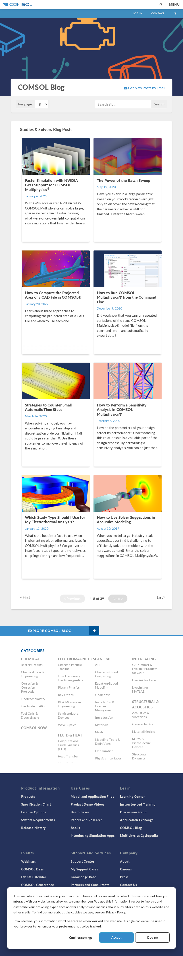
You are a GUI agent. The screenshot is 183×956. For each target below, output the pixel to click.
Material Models (143, 731)
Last (160, 597)
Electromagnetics (76, 658)
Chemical (30, 658)
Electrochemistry (33, 699)
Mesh (99, 732)
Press (124, 877)
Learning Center (132, 796)
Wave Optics (67, 725)
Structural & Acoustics (145, 704)
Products (28, 796)
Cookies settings (80, 937)
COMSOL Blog (131, 827)
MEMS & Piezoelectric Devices (141, 743)
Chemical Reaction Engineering (34, 674)
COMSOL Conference (37, 884)
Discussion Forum (133, 812)
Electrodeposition (34, 706)
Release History (33, 827)
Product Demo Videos (87, 804)
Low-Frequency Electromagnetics (70, 678)
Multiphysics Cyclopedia (139, 835)
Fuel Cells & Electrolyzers (30, 715)
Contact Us (128, 884)
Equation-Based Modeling (106, 685)
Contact (157, 13)
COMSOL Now (34, 727)
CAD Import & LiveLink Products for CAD (145, 669)
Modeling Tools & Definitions (107, 741)
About (125, 861)
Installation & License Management (104, 706)
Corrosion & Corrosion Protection (29, 687)
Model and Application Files (92, 796)
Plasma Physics (69, 687)
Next (117, 598)
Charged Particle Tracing (70, 667)
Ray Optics (66, 695)
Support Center (82, 861)
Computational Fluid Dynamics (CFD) (68, 745)
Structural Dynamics (139, 756)
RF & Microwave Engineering (69, 704)
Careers (126, 869)
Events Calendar (33, 877)
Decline (152, 937)
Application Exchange (137, 820)
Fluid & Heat (70, 735)
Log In (137, 13)
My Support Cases (84, 869)
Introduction (104, 717)
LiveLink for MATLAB (140, 689)
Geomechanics (142, 724)
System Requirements (38, 820)
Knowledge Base (83, 877)
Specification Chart (36, 804)
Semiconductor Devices (69, 715)
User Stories (80, 812)
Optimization (104, 751)
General (103, 658)
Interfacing (144, 658)
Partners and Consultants (90, 884)
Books (75, 827)
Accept (116, 937)
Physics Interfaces (108, 758)
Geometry (102, 695)
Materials (101, 725)
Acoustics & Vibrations (141, 715)
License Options (33, 812)
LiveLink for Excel (144, 680)
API (97, 665)
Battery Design (32, 665)
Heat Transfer (68, 756)
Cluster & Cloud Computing (106, 674)
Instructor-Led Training (137, 804)
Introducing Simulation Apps (93, 835)
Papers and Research (87, 820)
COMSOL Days (32, 869)
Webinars (28, 861)
